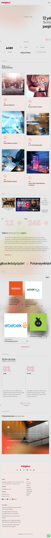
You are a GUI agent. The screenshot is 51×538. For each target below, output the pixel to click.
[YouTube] (27, 470)
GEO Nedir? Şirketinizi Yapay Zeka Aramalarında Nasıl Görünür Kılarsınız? (10, 512)
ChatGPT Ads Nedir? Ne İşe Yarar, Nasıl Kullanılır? (10, 516)
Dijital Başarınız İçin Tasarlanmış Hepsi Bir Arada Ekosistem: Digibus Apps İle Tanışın (11, 521)
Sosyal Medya (13, 297)
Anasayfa (28, 482)
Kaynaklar (28, 493)
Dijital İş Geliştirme (30, 301)
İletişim (28, 495)
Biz (28, 483)
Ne (29, 489)
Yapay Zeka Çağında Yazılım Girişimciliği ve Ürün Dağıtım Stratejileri (11, 508)
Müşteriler (28, 487)
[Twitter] (20, 470)
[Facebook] (17, 470)
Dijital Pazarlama (8, 339)
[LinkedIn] (24, 470)
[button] (47, 40)
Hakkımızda (7, 254)
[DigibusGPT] (30, 470)
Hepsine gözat (24, 346)
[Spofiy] (34, 470)
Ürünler (28, 485)
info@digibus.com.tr (6, 489)
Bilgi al (31, 30)
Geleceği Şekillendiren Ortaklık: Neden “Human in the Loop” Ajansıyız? (11, 525)
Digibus (20, 534)
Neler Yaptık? (29, 491)
